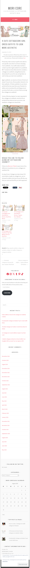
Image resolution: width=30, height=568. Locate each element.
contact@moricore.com (7, 553)
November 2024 (6, 356)
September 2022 (6, 385)
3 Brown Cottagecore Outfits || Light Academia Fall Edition (22, 262)
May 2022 (4, 401)
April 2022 (4, 405)
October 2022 (5, 380)
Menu (15, 19)
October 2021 (5, 429)
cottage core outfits (11, 250)
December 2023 (6, 368)
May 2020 (4, 450)
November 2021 (6, 425)
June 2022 (4, 397)
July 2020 (4, 441)
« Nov (3, 514)
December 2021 (6, 421)
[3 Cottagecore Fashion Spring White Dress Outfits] (7, 227)
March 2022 (5, 409)
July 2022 (4, 393)
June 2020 (4, 446)
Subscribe (7, 293)
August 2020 (5, 437)
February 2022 (5, 413)
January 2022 (5, 417)
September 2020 (6, 433)
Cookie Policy (5, 561)
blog (8, 248)
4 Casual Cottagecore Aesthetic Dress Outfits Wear (6, 215)
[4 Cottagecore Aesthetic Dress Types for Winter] (19, 208)
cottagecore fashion (6, 252)
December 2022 (6, 372)
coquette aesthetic (13, 248)
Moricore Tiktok (12, 166)
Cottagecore (19, 250)
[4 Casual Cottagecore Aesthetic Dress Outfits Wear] (7, 208)
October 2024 (5, 360)
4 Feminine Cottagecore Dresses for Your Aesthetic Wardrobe (8, 262)
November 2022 (6, 376)
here (24, 58)
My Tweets (4, 467)
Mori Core (15, 8)
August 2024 (5, 364)
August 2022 (5, 389)
